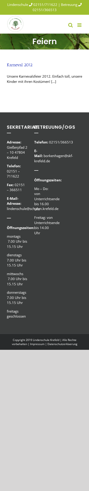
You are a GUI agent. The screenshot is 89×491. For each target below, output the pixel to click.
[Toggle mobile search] (70, 25)
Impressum (37, 344)
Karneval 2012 (19, 64)
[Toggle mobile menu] (79, 25)
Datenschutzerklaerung (62, 344)
